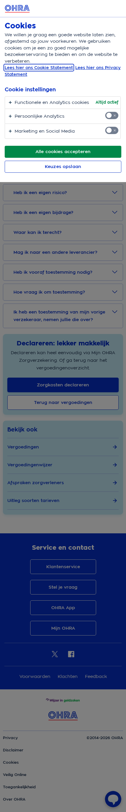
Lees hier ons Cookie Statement (39, 67)
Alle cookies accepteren (63, 152)
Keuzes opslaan (63, 166)
